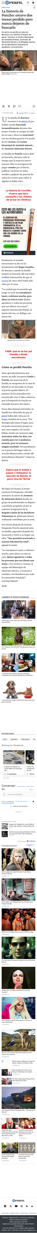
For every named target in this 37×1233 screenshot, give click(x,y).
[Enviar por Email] (19, 106)
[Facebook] (5, 1206)
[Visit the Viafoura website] (31, 841)
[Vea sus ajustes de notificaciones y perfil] (33, 3)
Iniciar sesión (21, 786)
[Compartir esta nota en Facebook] (3, 106)
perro (24, 121)
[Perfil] (18, 1201)
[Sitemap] (32, 1206)
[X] (11, 1206)
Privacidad (32, 1213)
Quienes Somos (14, 1213)
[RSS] (27, 1206)
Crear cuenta (30, 786)
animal (5, 280)
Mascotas (14, 739)
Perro (4, 739)
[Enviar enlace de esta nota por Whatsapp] (14, 106)
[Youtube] (16, 1206)
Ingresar (28, 3)
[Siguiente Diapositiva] (33, 762)
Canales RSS (5, 1213)
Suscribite (10, 246)
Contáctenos (24, 1213)
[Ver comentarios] (33, 8)
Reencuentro (25, 739)
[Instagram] (22, 1206)
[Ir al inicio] (14, 3)
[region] (18, 814)
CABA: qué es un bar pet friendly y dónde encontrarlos (18, 354)
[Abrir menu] (3, 2)
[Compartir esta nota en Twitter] (9, 106)
